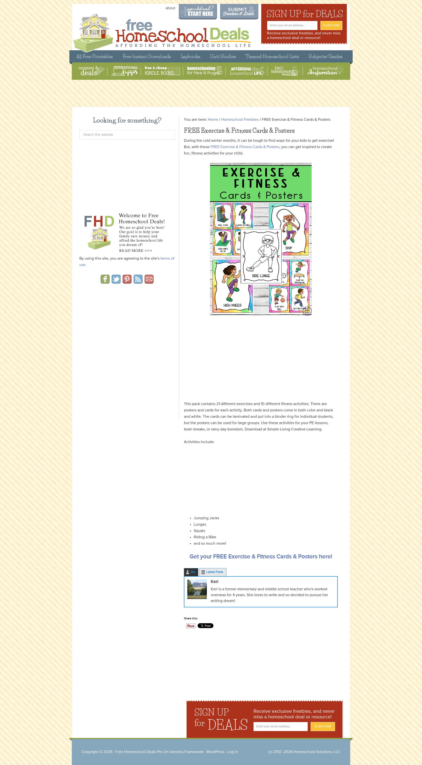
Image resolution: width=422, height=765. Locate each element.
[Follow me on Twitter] (116, 282)
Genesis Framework (186, 752)
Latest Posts (214, 572)
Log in (232, 752)
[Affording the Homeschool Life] (247, 71)
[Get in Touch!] (149, 282)
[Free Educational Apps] (124, 71)
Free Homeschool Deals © (162, 30)
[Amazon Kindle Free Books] (162, 71)
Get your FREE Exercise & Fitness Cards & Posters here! (261, 557)
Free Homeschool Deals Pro (139, 752)
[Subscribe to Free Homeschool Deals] (138, 282)
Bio (193, 572)
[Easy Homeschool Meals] (285, 71)
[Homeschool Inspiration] (325, 71)
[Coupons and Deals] (91, 71)
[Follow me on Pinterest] (127, 282)
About (170, 8)
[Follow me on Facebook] (105, 282)
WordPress (215, 752)
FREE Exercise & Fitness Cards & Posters (245, 147)
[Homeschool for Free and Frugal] (205, 71)
